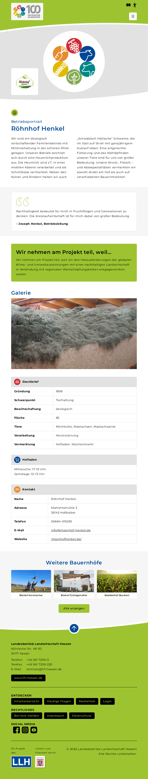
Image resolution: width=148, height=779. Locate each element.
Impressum (55, 715)
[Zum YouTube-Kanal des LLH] (33, 731)
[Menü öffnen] (133, 16)
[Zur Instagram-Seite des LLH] (25, 731)
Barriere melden (26, 715)
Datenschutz (82, 715)
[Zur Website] (24, 81)
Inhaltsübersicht (27, 701)
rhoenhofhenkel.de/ (66, 539)
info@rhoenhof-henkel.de (71, 530)
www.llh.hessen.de (28, 678)
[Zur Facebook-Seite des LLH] (16, 731)
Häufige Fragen (59, 701)
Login (107, 701)
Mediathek (87, 701)
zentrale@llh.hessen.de (44, 669)
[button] (74, 333)
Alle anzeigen (74, 608)
